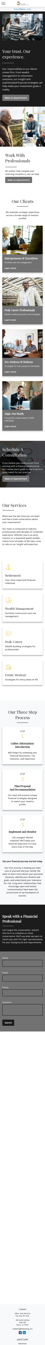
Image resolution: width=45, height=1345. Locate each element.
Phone (5, 987)
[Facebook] (20, 1332)
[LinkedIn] (24, 1332)
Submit (8, 1022)
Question (6, 1002)
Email (5, 972)
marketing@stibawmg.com (23, 1329)
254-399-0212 (25, 1313)
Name (5, 958)
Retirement (22, 1343)
